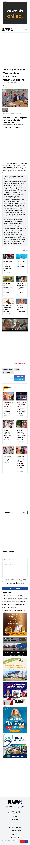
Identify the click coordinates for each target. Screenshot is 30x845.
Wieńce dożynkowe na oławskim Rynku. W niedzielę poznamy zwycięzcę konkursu (16, 610)
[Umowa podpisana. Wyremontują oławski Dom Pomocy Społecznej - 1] (5, 110)
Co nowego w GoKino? (10, 607)
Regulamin (15, 834)
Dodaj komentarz (15, 588)
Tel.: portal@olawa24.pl (15, 813)
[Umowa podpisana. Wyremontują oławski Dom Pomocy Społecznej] (15, 98)
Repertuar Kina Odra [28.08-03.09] (13, 596)
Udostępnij (20, 376)
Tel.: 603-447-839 (15, 811)
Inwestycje (17, 369)
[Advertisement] (15, 49)
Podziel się (20, 379)
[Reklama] (15, 13)
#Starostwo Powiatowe (8, 372)
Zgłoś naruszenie (19, 363)
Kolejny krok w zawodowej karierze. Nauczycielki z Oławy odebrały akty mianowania (16, 604)
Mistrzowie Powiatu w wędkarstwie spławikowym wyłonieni (16, 598)
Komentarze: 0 (9, 87)
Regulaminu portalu (15, 580)
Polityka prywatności (15, 830)
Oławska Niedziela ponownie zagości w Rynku (16, 601)
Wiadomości (15, 823)
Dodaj (23, 512)
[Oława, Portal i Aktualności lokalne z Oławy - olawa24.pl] (9, 29)
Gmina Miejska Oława (8, 369)
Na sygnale (15, 819)
